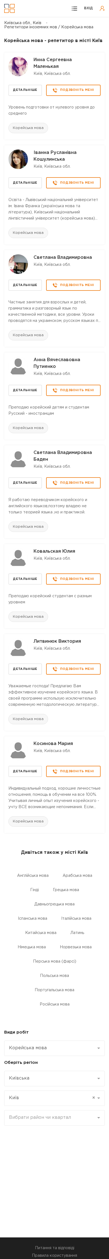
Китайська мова (40, 933)
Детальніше (25, 90)
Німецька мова (32, 947)
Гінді (34, 890)
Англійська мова (33, 875)
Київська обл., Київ (22, 23)
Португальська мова (54, 990)
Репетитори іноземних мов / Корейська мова (48, 27)
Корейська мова (28, 128)
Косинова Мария (53, 744)
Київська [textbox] (19, 1078)
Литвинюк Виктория (57, 641)
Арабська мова (77, 875)
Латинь (77, 933)
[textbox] (52, 1117)
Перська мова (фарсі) (54, 961)
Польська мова (54, 975)
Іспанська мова (32, 918)
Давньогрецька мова (54, 904)
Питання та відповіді (54, 1248)
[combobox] (54, 1048)
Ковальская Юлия (54, 551)
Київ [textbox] (52, 1098)
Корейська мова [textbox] (28, 1048)
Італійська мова (76, 918)
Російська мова (55, 1004)
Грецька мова (66, 890)
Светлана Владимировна (63, 257)
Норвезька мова (76, 947)
